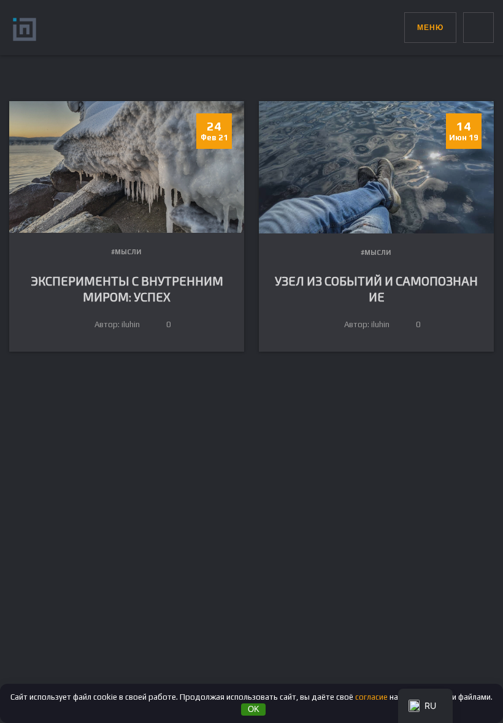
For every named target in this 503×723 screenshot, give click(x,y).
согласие (371, 697)
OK (253, 709)
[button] (394, 24)
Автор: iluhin (117, 324)
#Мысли (126, 252)
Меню (430, 27)
